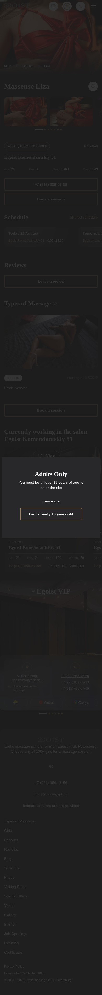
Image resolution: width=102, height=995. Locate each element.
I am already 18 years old (51, 514)
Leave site (51, 501)
